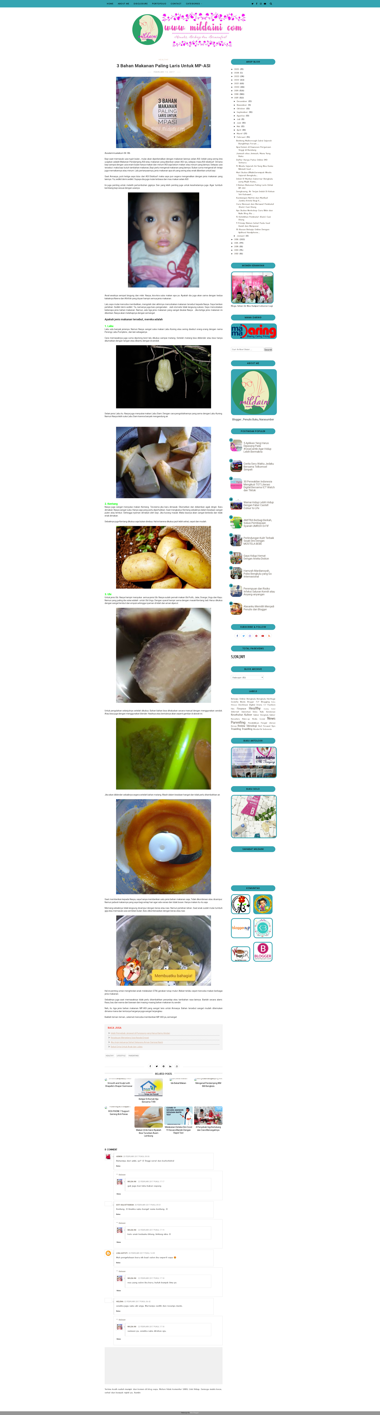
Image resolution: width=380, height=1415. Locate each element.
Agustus (241, 115)
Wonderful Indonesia (262, 729)
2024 (237, 72)
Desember (242, 101)
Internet (235, 711)
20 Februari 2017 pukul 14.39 (142, 1253)
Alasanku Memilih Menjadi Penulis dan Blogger (259, 608)
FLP (264, 705)
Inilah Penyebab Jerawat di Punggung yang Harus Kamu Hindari (140, 1033)
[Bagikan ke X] (157, 1066)
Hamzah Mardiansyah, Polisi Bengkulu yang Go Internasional (258, 573)
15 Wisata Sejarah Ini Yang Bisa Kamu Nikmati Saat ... (254, 167)
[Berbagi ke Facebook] (150, 1066)
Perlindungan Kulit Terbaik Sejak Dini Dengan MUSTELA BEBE (259, 540)
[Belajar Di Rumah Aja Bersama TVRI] (148, 1087)
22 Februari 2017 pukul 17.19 (151, 1230)
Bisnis (243, 701)
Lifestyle (121, 1055)
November (242, 104)
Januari (241, 235)
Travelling (247, 729)
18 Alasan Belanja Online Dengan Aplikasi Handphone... (252, 231)
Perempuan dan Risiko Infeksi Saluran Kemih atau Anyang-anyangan (259, 591)
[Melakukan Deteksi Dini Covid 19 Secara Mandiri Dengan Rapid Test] (178, 1115)
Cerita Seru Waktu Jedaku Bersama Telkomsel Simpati (259, 466)
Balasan (122, 1175)
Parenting (134, 1055)
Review (241, 725)
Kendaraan (270, 711)
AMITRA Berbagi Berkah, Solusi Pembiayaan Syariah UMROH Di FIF (258, 523)
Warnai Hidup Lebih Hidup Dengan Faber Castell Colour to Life (259, 505)
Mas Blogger (194, 1413)
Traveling (236, 729)
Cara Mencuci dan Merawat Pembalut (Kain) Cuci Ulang (255, 205)
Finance (241, 708)
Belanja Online (238, 698)
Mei (239, 126)
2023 (237, 76)
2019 (236, 90)
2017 (236, 97)
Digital (252, 704)
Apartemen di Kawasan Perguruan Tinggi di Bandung (253, 148)
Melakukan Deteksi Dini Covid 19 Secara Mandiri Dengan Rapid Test (178, 1130)
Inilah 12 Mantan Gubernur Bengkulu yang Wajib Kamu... (254, 180)
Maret (240, 133)
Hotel (273, 709)
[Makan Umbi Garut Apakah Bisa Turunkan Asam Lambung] (148, 1117)
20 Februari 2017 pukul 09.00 (136, 1156)
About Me (123, 3)
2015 (236, 242)
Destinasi (243, 704)
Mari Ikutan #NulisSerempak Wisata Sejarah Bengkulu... (253, 174)
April (239, 129)
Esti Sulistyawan (125, 1205)
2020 (237, 86)
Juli (239, 119)
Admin (119, 1156)
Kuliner (248, 714)
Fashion (271, 704)
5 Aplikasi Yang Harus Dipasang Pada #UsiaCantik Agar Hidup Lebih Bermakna (257, 447)
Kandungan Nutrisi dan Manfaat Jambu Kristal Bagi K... (252, 199)
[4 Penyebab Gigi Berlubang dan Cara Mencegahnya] (208, 1115)
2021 (236, 83)
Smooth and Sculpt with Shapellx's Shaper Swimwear (118, 1084)
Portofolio (159, 3)
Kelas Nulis (258, 711)
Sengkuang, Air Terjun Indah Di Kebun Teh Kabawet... (255, 193)
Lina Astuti (122, 1253)
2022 (237, 79)
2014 (236, 246)
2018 (236, 94)
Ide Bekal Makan (178, 1083)
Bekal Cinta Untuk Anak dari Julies (126, 1047)
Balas (118, 1166)
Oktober (241, 108)
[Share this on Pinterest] (163, 1066)
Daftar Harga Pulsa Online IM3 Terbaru (251, 161)
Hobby (266, 709)
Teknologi (251, 725)
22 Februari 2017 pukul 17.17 (151, 1182)
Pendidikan (253, 722)
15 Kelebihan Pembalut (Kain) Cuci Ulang (253, 218)
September (243, 111)
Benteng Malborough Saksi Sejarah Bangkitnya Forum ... (254, 142)
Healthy (163, 59)
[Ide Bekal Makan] (178, 1079)
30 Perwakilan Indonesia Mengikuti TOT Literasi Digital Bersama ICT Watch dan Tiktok (259, 486)
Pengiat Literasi (268, 722)
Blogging (265, 701)
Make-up (246, 718)
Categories (193, 3)
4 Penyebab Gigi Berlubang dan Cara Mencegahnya (208, 1128)
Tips (273, 725)
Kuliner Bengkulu (261, 714)
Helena (119, 1302)
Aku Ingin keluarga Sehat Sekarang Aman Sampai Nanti (137, 1042)
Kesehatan (237, 714)
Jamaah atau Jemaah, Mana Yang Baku (253, 155)
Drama (259, 704)
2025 (237, 69)
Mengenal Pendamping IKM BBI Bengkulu (208, 1084)
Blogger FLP (253, 701)
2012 (236, 253)
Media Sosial (258, 718)
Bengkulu (251, 698)
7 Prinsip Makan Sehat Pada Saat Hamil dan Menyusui (253, 224)
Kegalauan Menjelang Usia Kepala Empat (130, 1037)
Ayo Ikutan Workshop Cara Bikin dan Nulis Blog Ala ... (254, 212)
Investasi (246, 711)
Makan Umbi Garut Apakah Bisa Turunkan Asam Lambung (148, 1133)
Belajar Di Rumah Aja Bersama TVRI (148, 1100)
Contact (176, 3)
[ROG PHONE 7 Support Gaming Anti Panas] (119, 1107)
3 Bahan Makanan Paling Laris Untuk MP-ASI (254, 186)
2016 (236, 239)
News (271, 718)
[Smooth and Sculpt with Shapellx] (119, 1079)
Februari (241, 136)
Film (232, 708)
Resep (234, 726)
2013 (236, 249)
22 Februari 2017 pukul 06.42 (137, 1302)
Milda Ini (132, 1182)
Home (110, 3)
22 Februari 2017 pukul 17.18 (151, 1278)
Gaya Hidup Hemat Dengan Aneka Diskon (256, 557)
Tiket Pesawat (264, 726)
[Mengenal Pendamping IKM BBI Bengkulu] (208, 1079)
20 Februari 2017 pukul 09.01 (148, 1205)
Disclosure (141, 3)
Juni (239, 122)
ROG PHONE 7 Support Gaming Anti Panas (118, 1112)
